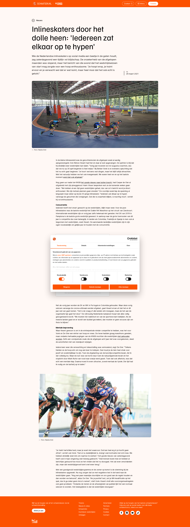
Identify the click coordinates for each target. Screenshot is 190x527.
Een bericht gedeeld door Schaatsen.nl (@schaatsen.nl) (83, 293)
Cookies (106, 512)
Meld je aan (38, 511)
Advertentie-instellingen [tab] (106, 245)
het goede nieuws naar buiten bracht (96, 182)
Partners (106, 506)
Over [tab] (128, 245)
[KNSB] (95, 521)
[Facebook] (121, 513)
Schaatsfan (83, 509)
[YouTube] (132, 513)
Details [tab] (83, 245)
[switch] (84, 279)
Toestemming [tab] (61, 245)
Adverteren (107, 503)
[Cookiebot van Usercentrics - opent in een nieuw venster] (128, 238)
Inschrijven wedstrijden (87, 512)
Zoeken (127, 4)
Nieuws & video (84, 506)
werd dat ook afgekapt (72, 177)
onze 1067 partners (64, 255)
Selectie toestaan (95, 287)
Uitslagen (82, 515)
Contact (106, 515)
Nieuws (39, 20)
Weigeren (66, 287)
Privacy (106, 509)
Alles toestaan (123, 287)
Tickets (153, 4)
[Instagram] (127, 513)
